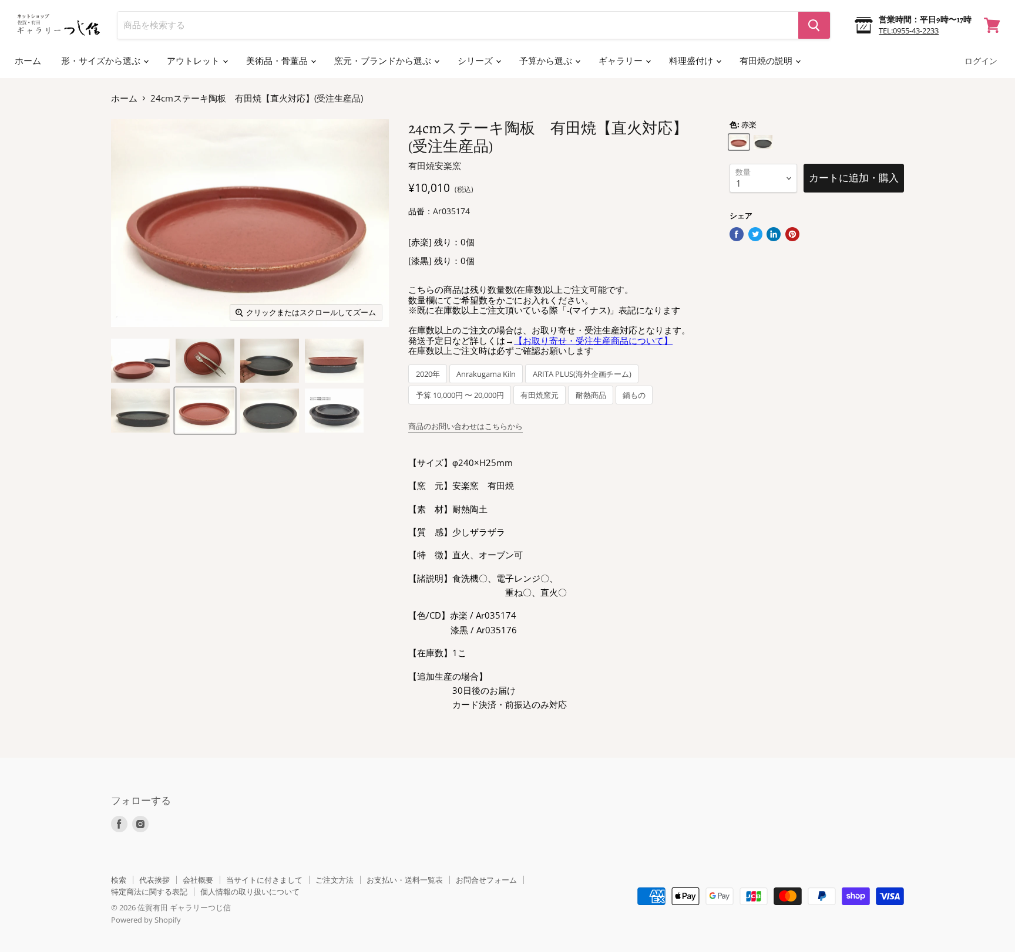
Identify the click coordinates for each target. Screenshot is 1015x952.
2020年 (428, 374)
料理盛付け (692, 61)
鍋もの (634, 395)
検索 (118, 880)
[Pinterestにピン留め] (792, 234)
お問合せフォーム (486, 880)
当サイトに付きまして (264, 880)
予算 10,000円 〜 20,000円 (460, 395)
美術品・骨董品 (278, 61)
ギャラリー (621, 61)
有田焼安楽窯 (434, 165)
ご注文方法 (334, 880)
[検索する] (814, 25)
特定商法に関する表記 (149, 891)
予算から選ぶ (546, 61)
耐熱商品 (591, 395)
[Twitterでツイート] (755, 234)
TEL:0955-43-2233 (909, 30)
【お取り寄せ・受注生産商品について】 (593, 340)
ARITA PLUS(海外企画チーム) (582, 374)
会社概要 (198, 880)
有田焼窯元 (539, 395)
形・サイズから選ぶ (101, 61)
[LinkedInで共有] (774, 234)
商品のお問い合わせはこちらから (465, 426)
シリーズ (476, 61)
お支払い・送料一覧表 (405, 880)
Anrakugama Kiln (486, 374)
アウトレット (194, 61)
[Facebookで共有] (737, 234)
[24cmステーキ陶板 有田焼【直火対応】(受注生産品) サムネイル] (140, 360)
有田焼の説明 (767, 61)
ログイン (980, 61)
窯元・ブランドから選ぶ (383, 61)
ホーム (28, 61)
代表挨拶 (154, 880)
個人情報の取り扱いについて (250, 891)
